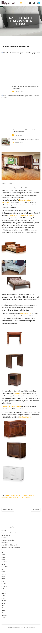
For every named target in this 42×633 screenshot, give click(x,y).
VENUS (3, 617)
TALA (3, 613)
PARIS (3, 598)
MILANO (4, 584)
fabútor (31, 495)
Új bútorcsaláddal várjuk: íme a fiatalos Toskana (25, 139)
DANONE (4, 562)
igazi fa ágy (20, 497)
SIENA (3, 610)
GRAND (4, 574)
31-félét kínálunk (25, 417)
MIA (3, 581)
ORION (4, 596)
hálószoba (12, 497)
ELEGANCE (5, 567)
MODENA (4, 586)
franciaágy (5, 497)
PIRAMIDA (4, 601)
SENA (3, 608)
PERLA (3, 603)
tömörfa (27, 497)
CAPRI (3, 559)
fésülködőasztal (26, 313)
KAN (3, 569)
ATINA (3, 555)
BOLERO (4, 557)
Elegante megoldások (8, 540)
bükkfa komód (10, 495)
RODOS (4, 593)
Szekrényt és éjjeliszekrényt (11, 406)
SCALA (3, 605)
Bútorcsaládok (6, 535)
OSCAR (4, 591)
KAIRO (3, 576)
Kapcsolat (5, 542)
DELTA (3, 564)
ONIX (3, 588)
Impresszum (5, 550)
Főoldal (4, 530)
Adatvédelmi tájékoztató (9, 545)
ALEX (3, 552)
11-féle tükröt (18, 393)
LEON (3, 579)
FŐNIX (3, 572)
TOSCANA (4, 615)
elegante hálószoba (22, 495)
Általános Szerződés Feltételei (11, 547)
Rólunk (4, 538)
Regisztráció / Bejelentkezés (10, 533)
